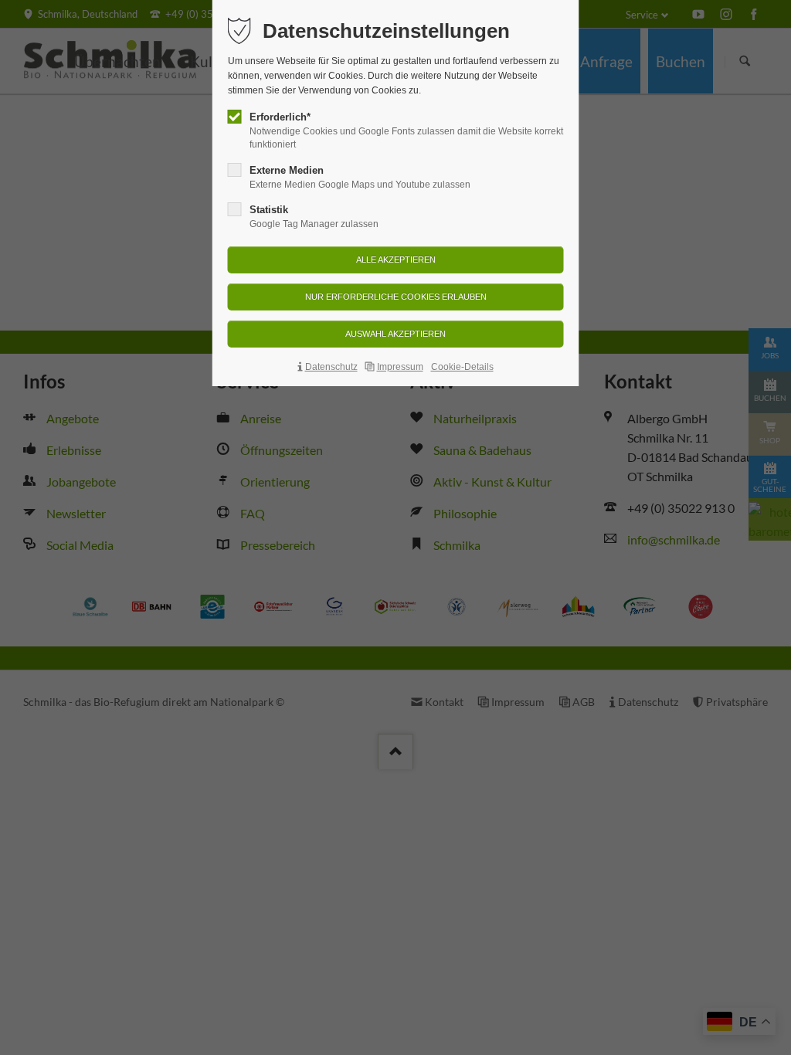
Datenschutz (331, 366)
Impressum (400, 366)
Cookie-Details (462, 366)
